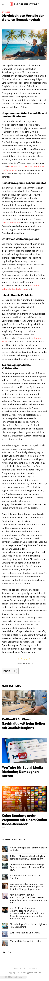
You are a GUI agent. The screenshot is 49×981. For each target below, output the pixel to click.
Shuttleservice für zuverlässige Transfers (25, 876)
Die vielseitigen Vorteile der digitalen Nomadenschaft (28, 925)
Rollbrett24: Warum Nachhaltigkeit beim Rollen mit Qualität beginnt (23, 723)
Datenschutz (30, 968)
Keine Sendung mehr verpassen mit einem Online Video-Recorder (24, 820)
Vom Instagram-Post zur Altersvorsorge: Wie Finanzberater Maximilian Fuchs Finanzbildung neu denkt (28, 898)
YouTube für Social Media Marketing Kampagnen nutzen (22, 771)
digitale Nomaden (11, 222)
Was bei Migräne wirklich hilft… (25, 941)
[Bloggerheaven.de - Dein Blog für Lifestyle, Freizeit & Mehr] (24, 4)
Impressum (17, 968)
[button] (3, 4)
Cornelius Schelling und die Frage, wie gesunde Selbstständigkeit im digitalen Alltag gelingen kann (27, 886)
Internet (6, 12)
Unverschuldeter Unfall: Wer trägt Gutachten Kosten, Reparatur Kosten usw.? (28, 867)
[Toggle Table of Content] (13, 671)
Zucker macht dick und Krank (25, 932)
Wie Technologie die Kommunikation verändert (28, 849)
